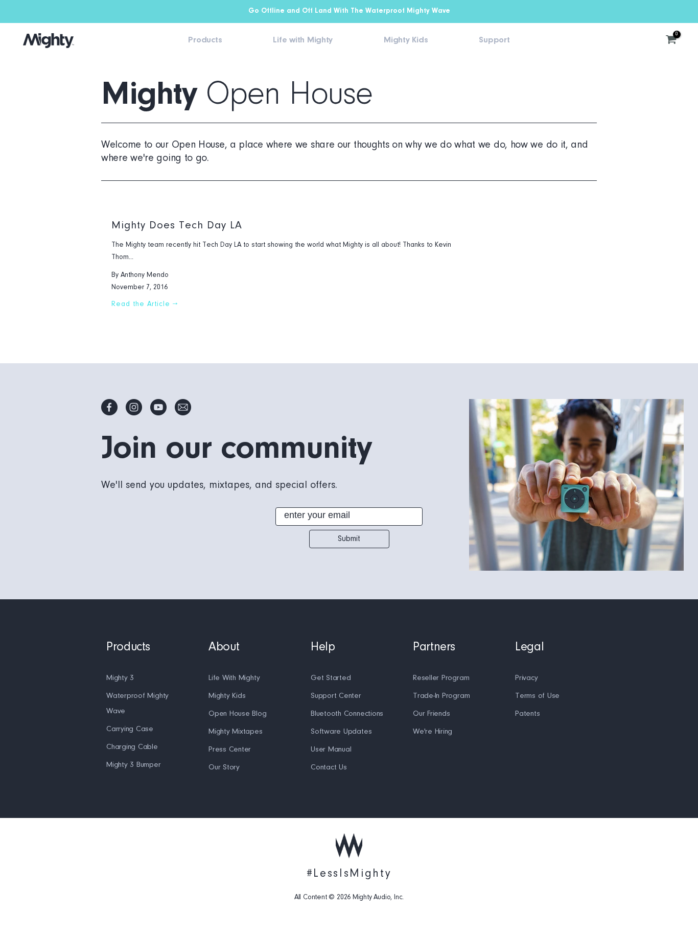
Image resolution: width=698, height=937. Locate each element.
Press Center (229, 750)
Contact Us (329, 767)
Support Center (336, 696)
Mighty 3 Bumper (133, 765)
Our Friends (431, 714)
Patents (527, 714)
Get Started (331, 678)
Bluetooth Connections (347, 714)
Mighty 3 (120, 678)
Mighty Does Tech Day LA (176, 225)
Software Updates (341, 732)
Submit (349, 539)
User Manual (331, 750)
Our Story (224, 767)
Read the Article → (144, 304)
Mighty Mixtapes (235, 732)
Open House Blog (237, 714)
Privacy (526, 678)
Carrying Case (129, 729)
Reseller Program (441, 678)
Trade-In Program (441, 696)
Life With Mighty (234, 678)
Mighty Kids (226, 696)
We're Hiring (432, 732)
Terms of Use (537, 696)
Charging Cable (132, 747)
